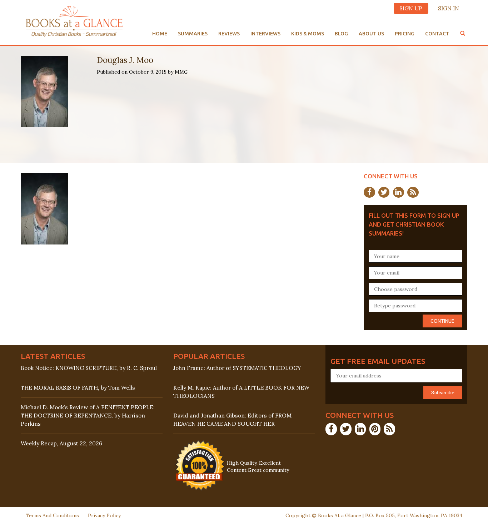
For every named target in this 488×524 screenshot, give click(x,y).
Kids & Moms (307, 33)
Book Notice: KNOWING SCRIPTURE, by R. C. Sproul (89, 368)
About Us (371, 33)
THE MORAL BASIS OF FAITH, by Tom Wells (78, 387)
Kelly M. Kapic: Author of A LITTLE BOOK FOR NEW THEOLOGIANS (241, 391)
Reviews (229, 33)
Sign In (448, 8)
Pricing (404, 33)
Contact (437, 33)
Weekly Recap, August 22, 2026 (61, 443)
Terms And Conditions (52, 515)
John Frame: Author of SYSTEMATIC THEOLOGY (237, 368)
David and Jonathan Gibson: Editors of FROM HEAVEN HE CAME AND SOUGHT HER (232, 419)
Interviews (265, 33)
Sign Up (410, 8)
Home (159, 33)
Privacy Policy (104, 515)
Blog (341, 33)
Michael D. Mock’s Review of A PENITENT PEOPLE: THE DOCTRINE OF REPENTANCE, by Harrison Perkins (88, 415)
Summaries (193, 33)
